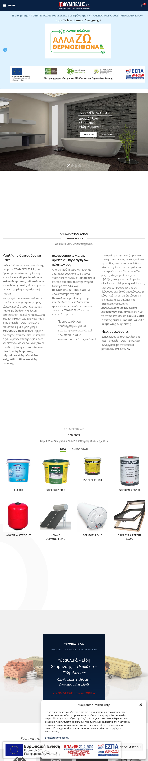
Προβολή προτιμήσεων (123, 747)
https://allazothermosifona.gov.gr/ (78, 20)
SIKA (127, 348)
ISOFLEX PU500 (92, 480)
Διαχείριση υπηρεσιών (57, 737)
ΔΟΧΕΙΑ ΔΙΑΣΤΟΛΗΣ (18, 535)
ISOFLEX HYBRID (55, 490)
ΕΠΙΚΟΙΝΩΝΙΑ (106, 142)
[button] (141, 705)
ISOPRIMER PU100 (129, 490)
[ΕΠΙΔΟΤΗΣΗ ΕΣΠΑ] (62, 750)
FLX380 (18, 490)
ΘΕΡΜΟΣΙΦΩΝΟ (93, 535)
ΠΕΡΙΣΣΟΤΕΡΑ (88, 142)
